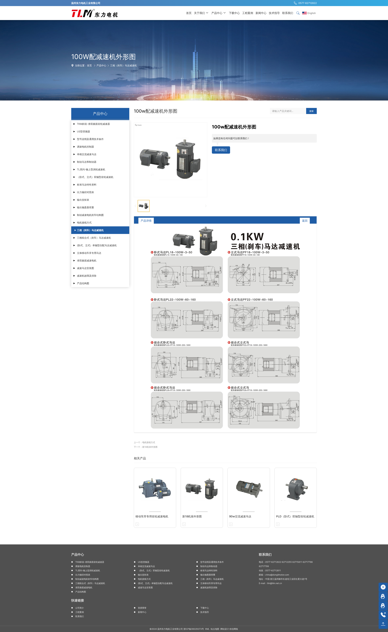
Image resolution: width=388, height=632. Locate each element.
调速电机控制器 (85, 146)
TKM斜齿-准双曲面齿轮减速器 (93, 123)
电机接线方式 (84, 222)
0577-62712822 (307, 3)
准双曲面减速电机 (86, 260)
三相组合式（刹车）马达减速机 (94, 237)
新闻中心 (142, 612)
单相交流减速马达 (86, 154)
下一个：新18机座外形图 (145, 447)
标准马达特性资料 (86, 184)
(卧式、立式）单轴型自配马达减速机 (97, 245)
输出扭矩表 (83, 199)
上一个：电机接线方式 (144, 442)
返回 (305, 220)
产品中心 (101, 65)
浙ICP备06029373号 (193, 629)
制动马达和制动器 (86, 161)
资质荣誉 (142, 607)
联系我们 (221, 150)
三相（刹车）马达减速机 (123, 65)
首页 (89, 65)
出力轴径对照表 (85, 192)
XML (207, 629)
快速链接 (77, 600)
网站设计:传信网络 (229, 629)
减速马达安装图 (85, 268)
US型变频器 (83, 131)
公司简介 (79, 607)
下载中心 (204, 607)
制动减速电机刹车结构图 (90, 214)
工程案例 (79, 612)
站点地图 (215, 629)
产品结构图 (83, 283)
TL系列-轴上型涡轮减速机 (91, 169)
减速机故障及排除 (86, 275)
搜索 (311, 111)
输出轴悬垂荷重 (85, 207)
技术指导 (204, 612)
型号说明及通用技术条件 (90, 139)
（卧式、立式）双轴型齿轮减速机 (95, 177)
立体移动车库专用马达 (89, 252)
